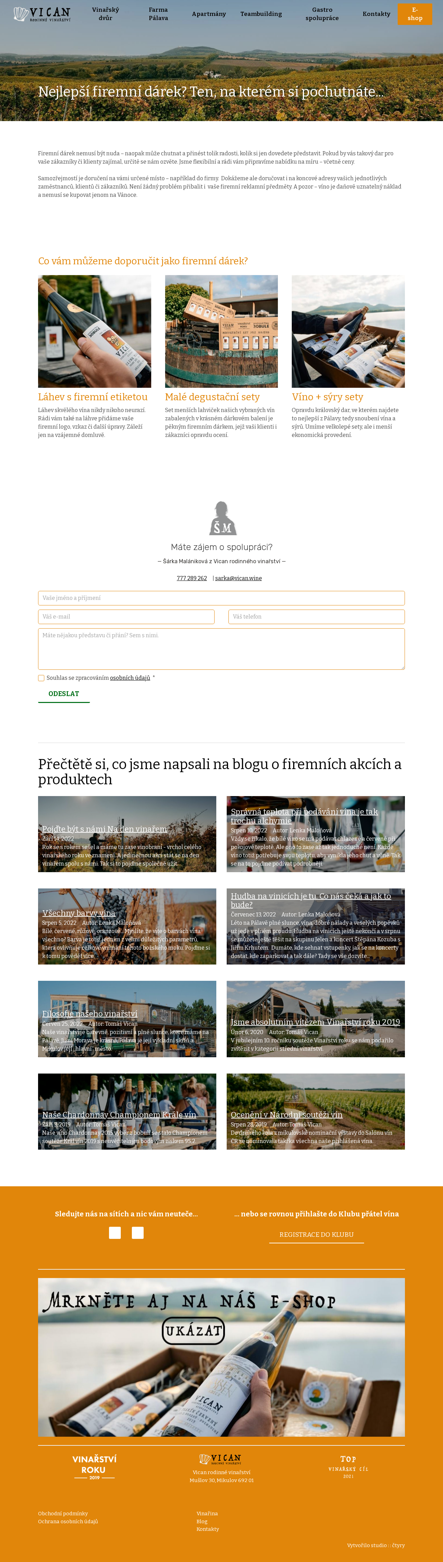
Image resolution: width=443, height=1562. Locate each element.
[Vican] (43, 14)
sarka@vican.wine (238, 578)
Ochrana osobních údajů (68, 1521)
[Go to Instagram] (138, 1233)
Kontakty (208, 1529)
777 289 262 (192, 578)
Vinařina (207, 1513)
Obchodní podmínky (63, 1513)
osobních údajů (130, 678)
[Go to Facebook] (115, 1233)
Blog (202, 1521)
